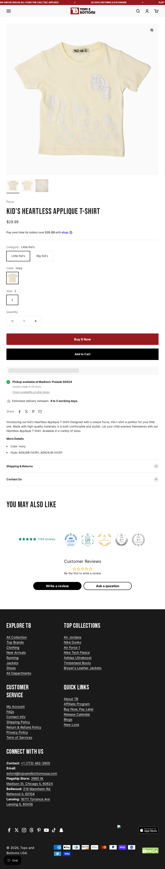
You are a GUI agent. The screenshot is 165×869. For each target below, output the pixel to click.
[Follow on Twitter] (16, 830)
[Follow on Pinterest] (39, 830)
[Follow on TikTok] (54, 830)
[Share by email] (40, 411)
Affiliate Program (77, 704)
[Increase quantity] (35, 321)
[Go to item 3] (41, 186)
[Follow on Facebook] (9, 830)
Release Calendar (77, 714)
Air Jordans (72, 637)
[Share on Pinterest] (33, 411)
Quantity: (12, 312)
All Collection (16, 637)
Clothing (12, 647)
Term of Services (19, 737)
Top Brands (15, 642)
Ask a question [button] (107, 586)
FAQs (10, 712)
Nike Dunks (72, 642)
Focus (10, 201)
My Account (15, 706)
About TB (71, 699)
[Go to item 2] (27, 186)
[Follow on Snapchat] (61, 830)
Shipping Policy (18, 722)
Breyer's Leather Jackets (82, 668)
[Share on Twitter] (26, 411)
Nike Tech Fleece (77, 652)
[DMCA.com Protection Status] (150, 850)
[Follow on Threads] (31, 830)
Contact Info (16, 717)
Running (12, 658)
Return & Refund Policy (23, 727)
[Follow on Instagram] (24, 830)
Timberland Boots (77, 663)
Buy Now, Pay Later (79, 709)
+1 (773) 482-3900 (35, 763)
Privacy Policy (17, 732)
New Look (71, 725)
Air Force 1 (72, 647)
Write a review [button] (57, 586)
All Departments (18, 673)
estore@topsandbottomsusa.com (31, 773)
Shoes (11, 668)
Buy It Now (82, 339)
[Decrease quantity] (12, 321)
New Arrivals (16, 652)
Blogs (68, 719)
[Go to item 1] (12, 186)
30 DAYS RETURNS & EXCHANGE (105, 2)
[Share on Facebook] (19, 411)
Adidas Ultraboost (78, 658)
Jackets (12, 663)
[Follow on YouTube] (46, 830)
